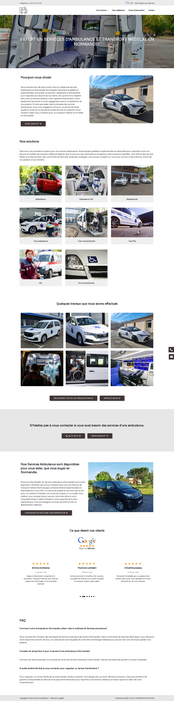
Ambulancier (132, 199)
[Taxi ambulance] (41, 222)
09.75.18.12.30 (36, 3)
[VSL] (41, 264)
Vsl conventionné (86, 283)
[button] (80, 596)
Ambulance (41, 199)
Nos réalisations (118, 10)
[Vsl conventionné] (86, 264)
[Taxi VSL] (132, 222)
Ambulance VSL (86, 199)
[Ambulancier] (132, 180)
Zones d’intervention (136, 10)
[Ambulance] (41, 180)
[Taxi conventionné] (86, 222)
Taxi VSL (132, 241)
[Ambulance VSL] (86, 180)
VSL (40, 283)
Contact (151, 10)
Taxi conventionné (86, 241)
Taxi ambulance (40, 241)
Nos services (101, 10)
